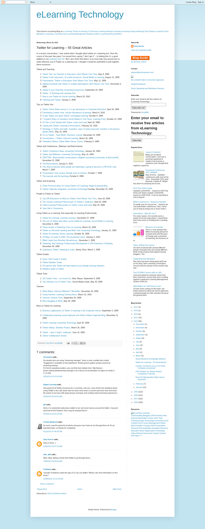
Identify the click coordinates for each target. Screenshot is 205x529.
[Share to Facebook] (81, 343)
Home (79, 489)
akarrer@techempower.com (142, 72)
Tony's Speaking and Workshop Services (147, 88)
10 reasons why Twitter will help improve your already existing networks (73, 266)
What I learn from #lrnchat (53, 240)
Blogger (113, 510)
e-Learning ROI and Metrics (110, 34)
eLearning (158, 421)
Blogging (146, 416)
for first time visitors (138, 62)
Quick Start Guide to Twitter (54, 259)
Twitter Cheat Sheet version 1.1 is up (58, 109)
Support (156, 433)
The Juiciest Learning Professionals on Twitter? (63, 202)
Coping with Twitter (50, 126)
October (139, 331)
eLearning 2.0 (84, 31)
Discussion (147, 433)
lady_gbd (47, 454)
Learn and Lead (80, 122)
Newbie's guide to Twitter (53, 269)
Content (134, 423)
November (140, 328)
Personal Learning (98, 31)
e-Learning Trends (70, 31)
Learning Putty (99, 119)
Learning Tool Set (57, 59)
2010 (136, 321)
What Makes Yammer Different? (56, 291)
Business (164, 428)
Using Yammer (48, 294)
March (138, 356)
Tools (156, 418)
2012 (136, 314)
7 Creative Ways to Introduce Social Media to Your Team (67, 119)
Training (134, 421)
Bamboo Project (63, 327)
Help (165, 416)
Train (160, 418)
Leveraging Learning (79, 116)
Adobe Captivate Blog (95, 315)
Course (146, 423)
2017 (136, 307)
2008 (136, 395)
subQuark (67, 332)
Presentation (160, 426)
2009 (136, 392)
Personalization (145, 428)
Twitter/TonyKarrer (138, 84)
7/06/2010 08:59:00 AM (52, 461)
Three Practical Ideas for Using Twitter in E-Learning (65, 186)
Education (135, 431)
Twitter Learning (49, 323)
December (140, 324)
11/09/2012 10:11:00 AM (53, 479)
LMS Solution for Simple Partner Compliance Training (149, 372)
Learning (134, 416)
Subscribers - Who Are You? (144, 213)
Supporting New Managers (144, 259)
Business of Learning (154, 227)
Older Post (117, 489)
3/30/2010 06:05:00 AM (52, 396)
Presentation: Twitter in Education (57, 80)
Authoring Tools (142, 31)
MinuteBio (75, 291)
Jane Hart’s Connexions (52, 208)
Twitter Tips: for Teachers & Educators (59, 74)
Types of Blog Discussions (144, 245)
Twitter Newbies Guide (52, 262)
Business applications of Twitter (56, 310)
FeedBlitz (145, 112)
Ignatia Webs (48, 132)
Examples (156, 428)
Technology (149, 421)
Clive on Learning (73, 227)
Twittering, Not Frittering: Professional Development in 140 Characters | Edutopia (77, 243)
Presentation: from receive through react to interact (64, 173)
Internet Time (56, 298)
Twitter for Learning (50, 218)
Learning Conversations (70, 126)
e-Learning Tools (60, 34)
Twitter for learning (50, 234)
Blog (141, 416)
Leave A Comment (153, 152)
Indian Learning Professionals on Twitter (59, 205)
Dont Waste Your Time (86, 198)
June (138, 345)
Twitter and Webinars (51, 154)
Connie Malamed (50, 422)
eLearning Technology (80, 14)
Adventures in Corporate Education (91, 109)
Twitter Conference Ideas (53, 151)
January (139, 387)
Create (150, 418)
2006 (136, 402)
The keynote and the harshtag (55, 176)
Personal (134, 428)
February (140, 384)
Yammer (46, 298)
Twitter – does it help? (52, 332)
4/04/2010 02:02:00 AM (52, 414)
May (138, 349)
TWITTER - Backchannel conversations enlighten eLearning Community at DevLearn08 (80, 157)
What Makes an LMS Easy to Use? (147, 286)
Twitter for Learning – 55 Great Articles (151, 362)
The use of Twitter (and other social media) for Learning (66, 221)
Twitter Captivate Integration (54, 189)
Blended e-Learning (44, 34)
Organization (150, 431)
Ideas (142, 431)
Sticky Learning (66, 234)
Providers (139, 426)
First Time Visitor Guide (142, 188)
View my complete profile (141, 50)
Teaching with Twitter (51, 100)
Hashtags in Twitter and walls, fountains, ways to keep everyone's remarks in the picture (80, 129)
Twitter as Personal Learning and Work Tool (61, 230)
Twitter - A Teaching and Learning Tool (58, 93)
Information (142, 418)
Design (141, 421)
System (163, 433)
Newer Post (42, 489)
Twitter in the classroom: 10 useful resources (61, 77)
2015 (136, 310)
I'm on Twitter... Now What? (54, 135)
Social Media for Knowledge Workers (151, 359)
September (140, 335)
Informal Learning (113, 31)
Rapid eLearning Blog (98, 186)
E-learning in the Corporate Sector (86, 310)
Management (154, 423)
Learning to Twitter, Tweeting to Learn (58, 249)
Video (133, 433)
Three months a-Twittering (53, 227)
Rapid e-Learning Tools (159, 31)
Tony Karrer (49, 343)
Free (133, 436)
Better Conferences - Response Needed (149, 202)
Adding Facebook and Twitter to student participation (65, 84)
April (138, 352)
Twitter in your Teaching (52, 90)
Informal (134, 418)
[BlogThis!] (75, 343)
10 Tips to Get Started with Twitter (57, 122)
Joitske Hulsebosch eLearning (78, 112)
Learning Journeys (68, 218)
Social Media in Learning (93, 77)
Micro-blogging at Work (52, 301)
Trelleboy (47, 469)
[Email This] (72, 343)
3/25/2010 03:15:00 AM (52, 376)
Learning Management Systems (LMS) (83, 34)
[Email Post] (68, 343)
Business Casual (74, 135)
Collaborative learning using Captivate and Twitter (63, 315)
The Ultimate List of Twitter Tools (56, 282)
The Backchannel (50, 164)
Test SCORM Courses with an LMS (147, 272)
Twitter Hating (48, 327)
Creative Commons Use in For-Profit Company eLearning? (150, 367)
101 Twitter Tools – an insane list (56, 278)
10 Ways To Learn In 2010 (53, 237)
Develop (158, 416)
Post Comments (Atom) (57, 493)
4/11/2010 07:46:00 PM (52, 431)
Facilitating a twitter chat (53, 112)
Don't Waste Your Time (87, 74)
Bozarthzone (72, 240)
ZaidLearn (89, 202)
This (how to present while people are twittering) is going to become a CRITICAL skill (79, 167)
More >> (138, 436)
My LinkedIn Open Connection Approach (147, 80)
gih (44, 405)
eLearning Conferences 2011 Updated (155, 171)
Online (163, 423)
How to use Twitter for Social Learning (58, 96)
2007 (136, 399)
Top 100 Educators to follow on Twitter (59, 198)
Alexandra (47, 357)
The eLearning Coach (75, 237)
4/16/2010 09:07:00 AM (52, 446)
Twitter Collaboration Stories (54, 336)
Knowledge (160, 431)
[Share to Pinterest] (84, 343)
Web (133, 426)
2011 (136, 318)
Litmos (80, 141)
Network (139, 433)
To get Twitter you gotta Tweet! (55, 116)
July (138, 342)
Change (146, 426)
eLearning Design (128, 31)
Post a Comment (47, 484)
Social (165, 421)
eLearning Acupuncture (74, 90)
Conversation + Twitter (52, 138)
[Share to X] (78, 343)
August (139, 338)
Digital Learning (50, 385)
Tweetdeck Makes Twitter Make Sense (59, 141)
